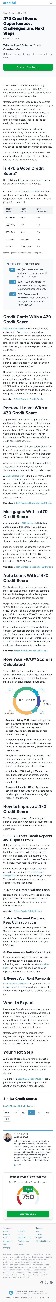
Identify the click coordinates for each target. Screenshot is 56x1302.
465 (15, 1112)
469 (23, 1112)
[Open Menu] (51, 2)
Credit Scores (8, 13)
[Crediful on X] (46, 1282)
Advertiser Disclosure (42, 1298)
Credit (5, 1231)
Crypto (20, 1244)
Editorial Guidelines (43, 1241)
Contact (39, 1234)
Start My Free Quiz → (28, 67)
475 (47, 1112)
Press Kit (39, 1238)
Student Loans (23, 1241)
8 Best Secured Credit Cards (28, 399)
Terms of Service (12, 1298)
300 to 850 (33, 191)
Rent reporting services (15, 983)
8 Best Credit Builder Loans (28, 911)
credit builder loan (14, 475)
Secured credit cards (14, 328)
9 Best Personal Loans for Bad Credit (33, 503)
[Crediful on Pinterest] (51, 1282)
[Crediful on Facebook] (41, 1282)
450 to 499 (21, 13)
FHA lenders (28, 523)
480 (7, 1119)
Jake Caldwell (21, 1137)
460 (7, 1112)
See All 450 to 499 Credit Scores (19, 1106)
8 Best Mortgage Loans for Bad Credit (33, 566)
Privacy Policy (26, 1298)
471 (39, 1112)
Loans (20, 1234)
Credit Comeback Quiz (29, 1078)
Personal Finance (24, 1238)
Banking (6, 1234)
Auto (5, 1244)
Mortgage (7, 1248)
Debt (5, 1238)
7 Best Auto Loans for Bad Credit (30, 650)
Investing (21, 1231)
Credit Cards (8, 1241)
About (38, 1231)
